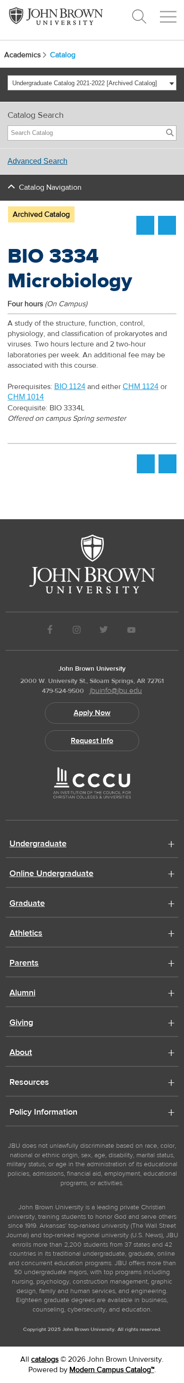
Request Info (92, 740)
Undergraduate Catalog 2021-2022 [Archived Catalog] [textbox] (84, 83)
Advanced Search (37, 161)
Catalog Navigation (50, 187)
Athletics (25, 934)
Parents (24, 963)
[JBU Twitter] (104, 631)
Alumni (22, 993)
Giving (21, 1023)
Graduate (27, 904)
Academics (22, 55)
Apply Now (92, 713)
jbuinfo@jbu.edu (116, 690)
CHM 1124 (141, 386)
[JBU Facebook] (49, 631)
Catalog (62, 55)
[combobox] (92, 82)
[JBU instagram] (76, 631)
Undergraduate (38, 844)
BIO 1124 (69, 386)
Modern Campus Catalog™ (111, 1369)
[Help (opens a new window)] (167, 225)
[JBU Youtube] (132, 631)
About (20, 1053)
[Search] (169, 133)
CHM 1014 (26, 397)
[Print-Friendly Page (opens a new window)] (145, 225)
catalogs (45, 1359)
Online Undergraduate (51, 874)
